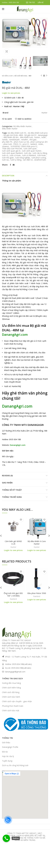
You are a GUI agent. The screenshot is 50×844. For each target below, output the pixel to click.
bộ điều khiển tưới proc (38, 133)
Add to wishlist (24, 119)
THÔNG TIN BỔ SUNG (12, 497)
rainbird (33, 144)
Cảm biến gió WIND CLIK (13, 542)
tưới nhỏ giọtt (8, 158)
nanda (4, 140)
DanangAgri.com (15, 334)
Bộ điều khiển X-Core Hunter (37, 542)
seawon (5, 146)
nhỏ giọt (32, 140)
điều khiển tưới (26, 137)
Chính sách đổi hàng (10, 692)
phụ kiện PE (7, 142)
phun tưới (7, 144)
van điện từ (28, 160)
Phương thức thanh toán (12, 706)
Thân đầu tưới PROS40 (12, 149)
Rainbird (13, 599)
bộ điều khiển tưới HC (17, 133)
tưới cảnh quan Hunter (31, 151)
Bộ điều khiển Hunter (22, 126)
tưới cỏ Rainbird (29, 155)
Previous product (41, 75)
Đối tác (5, 751)
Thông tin (7, 738)
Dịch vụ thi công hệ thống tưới (15, 765)
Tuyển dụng (7, 761)
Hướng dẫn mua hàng (11, 683)
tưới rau (5, 160)
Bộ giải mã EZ (30, 135)
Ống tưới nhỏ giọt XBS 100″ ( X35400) (13, 594)
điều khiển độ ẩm (10, 137)
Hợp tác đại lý (8, 756)
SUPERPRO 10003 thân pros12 (24, 146)
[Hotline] (6, 838)
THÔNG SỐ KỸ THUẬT (12, 490)
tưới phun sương (39, 158)
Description (8, 175)
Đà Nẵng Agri (7, 76)
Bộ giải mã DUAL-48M (13, 135)
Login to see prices (11, 93)
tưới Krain (41, 155)
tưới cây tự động (40, 153)
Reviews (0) (7, 475)
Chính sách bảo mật (10, 710)
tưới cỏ (5, 155)
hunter (37, 137)
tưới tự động (16, 160)
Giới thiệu (6, 742)
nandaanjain (14, 140)
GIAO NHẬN (7, 482)
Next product (46, 75)
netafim (24, 140)
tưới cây (27, 153)
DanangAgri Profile (10, 747)
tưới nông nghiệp (22, 158)
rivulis (40, 144)
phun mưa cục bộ (21, 142)
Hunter (13, 547)
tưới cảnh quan (30, 149)
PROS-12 (17, 144)
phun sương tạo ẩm (39, 142)
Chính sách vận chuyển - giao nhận (17, 701)
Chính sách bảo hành (11, 697)
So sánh (8, 119)
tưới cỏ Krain (15, 155)
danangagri (43, 135)
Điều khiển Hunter (9, 129)
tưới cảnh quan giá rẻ (11, 151)
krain (44, 137)
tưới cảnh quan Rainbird (12, 153)
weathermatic (40, 160)
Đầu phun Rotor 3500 (36, 593)
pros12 (26, 144)
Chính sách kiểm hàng (11, 687)
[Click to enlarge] (6, 51)
